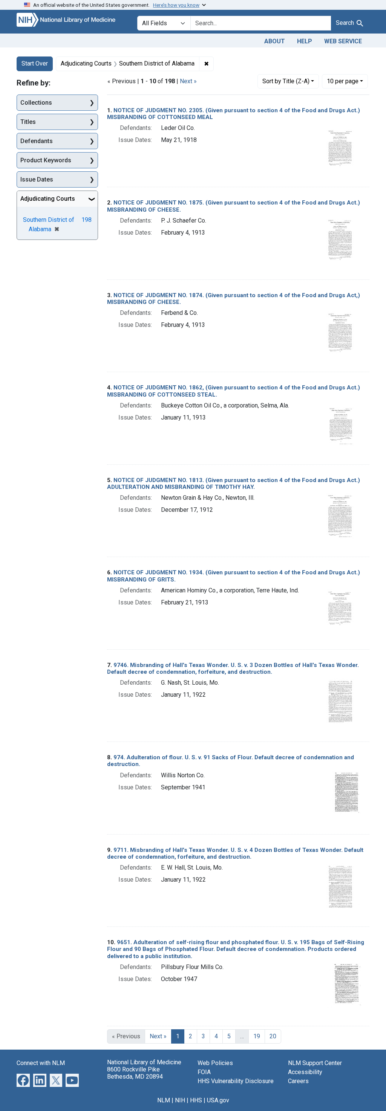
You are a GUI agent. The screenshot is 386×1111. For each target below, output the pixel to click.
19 (256, 1036)
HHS (196, 1100)
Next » (188, 81)
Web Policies (215, 1063)
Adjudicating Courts (47, 198)
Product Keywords (45, 160)
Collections (36, 102)
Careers (298, 1081)
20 (273, 1036)
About (274, 41)
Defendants (36, 141)
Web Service (343, 41)
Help (304, 41)
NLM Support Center (315, 1063)
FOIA (204, 1072)
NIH (180, 1100)
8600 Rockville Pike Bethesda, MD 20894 (135, 1073)
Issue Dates (36, 179)
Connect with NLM (41, 1063)
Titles (28, 121)
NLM (163, 1100)
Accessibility (305, 1072)
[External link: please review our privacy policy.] (23, 1080)
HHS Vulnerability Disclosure (236, 1081)
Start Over (34, 63)
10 (342, 81)
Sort (285, 81)
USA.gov (218, 1100)
